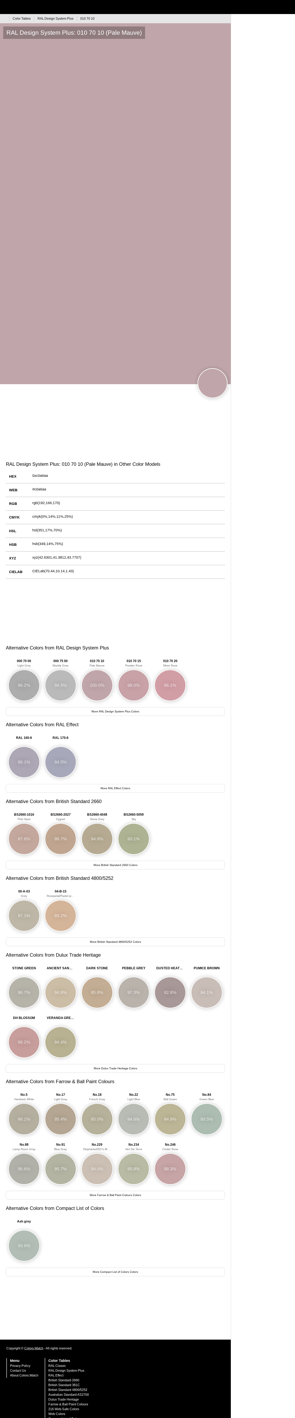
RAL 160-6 (24, 737)
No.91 (60, 1147)
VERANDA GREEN (61, 1018)
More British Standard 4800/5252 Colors (115, 941)
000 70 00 (24, 663)
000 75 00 (60, 663)
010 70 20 (170, 663)
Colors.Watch (33, 1348)
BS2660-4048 (97, 817)
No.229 (98, 1147)
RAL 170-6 (60, 737)
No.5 (24, 1097)
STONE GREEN (24, 968)
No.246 (170, 1147)
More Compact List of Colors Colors (115, 1271)
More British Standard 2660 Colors (115, 865)
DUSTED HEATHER (171, 968)
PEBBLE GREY (133, 968)
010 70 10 (97, 663)
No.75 (170, 1097)
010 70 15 (133, 663)
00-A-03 (24, 893)
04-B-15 (61, 893)
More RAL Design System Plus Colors (115, 711)
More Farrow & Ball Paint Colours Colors (115, 1195)
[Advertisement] (115, 427)
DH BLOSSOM (24, 1018)
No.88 (24, 1147)
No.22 (133, 1097)
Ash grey (24, 1221)
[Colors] (4, 19)
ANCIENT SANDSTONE (61, 968)
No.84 (206, 1097)
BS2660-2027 (61, 817)
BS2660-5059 (134, 817)
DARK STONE (97, 968)
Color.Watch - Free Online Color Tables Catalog (39, 7)
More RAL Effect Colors (115, 788)
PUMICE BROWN (207, 968)
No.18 (97, 1097)
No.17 (60, 1097)
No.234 (133, 1147)
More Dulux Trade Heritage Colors (115, 1068)
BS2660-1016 (24, 817)
